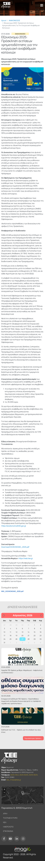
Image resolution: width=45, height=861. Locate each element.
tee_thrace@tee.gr (13, 780)
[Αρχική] (5, 5)
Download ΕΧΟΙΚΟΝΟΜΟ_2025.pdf (15, 547)
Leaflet (22, 803)
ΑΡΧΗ (5, 813)
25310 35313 (23, 775)
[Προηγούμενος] (3, 615)
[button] (22, 793)
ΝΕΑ (4, 822)
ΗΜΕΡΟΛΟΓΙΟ (8, 827)
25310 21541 (14, 775)
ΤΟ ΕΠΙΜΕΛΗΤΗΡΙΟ (10, 818)
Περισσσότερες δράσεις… (33, 738)
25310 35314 (33, 775)
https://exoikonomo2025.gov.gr (13, 526)
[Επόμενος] (41, 615)
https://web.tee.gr (26, 558)
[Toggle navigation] (42, 5)
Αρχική (3, 20)
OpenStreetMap (31, 803)
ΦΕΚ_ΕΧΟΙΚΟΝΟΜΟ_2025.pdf (12, 591)
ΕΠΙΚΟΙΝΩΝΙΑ (8, 831)
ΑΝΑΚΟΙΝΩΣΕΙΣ (14, 20)
